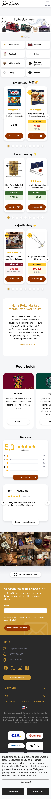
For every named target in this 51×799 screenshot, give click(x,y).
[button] (3, 24)
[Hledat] (39, 3)
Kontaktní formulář (17, 677)
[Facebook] (5, 667)
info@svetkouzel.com (17, 648)
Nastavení (25, 782)
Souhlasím (37, 791)
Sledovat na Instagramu (28, 574)
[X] (12, 667)
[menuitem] (14, 45)
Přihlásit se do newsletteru (17, 628)
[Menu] (47, 3)
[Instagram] (19, 667)
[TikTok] (26, 667)
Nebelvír (18, 393)
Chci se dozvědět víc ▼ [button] (26, 344)
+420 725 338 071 (16, 654)
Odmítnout (13, 791)
